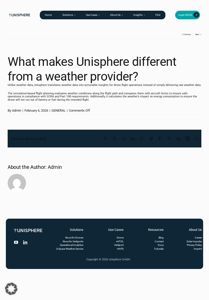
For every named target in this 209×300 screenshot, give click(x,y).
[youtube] (16, 242)
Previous (187, 34)
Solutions (76, 230)
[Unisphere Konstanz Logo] (19, 14)
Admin (16, 110)
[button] (11, 289)
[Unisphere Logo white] (28, 230)
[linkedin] (25, 242)
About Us (195, 230)
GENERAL (58, 110)
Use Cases (116, 230)
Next (197, 34)
